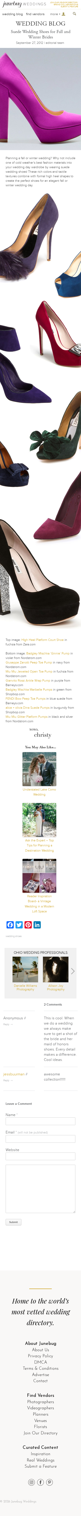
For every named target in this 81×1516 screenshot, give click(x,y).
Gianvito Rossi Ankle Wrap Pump (28, 680)
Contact (40, 1381)
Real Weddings (40, 1460)
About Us (40, 1350)
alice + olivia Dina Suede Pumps (28, 708)
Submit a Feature (41, 1466)
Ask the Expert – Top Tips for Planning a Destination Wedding (39, 845)
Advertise (40, 1375)
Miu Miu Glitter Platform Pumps (26, 717)
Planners (40, 1414)
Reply (6, 1024)
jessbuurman (14, 1074)
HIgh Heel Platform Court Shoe (42, 640)
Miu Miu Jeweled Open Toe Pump (29, 671)
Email (27, 1132)
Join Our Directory (41, 1433)
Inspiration (40, 1454)
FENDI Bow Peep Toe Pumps (25, 699)
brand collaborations (66, 5)
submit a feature (69, 7)
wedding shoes (14, 936)
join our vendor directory (64, 3)
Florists (40, 1427)
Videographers (40, 1408)
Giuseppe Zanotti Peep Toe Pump (29, 662)
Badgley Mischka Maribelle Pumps (29, 690)
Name (12, 1114)
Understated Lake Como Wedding (39, 792)
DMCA (40, 1362)
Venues (40, 1421)
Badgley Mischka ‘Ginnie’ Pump (48, 653)
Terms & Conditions (40, 1369)
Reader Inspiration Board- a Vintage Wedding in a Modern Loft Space (39, 903)
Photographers (40, 1402)
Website (12, 1150)
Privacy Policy (40, 1356)
